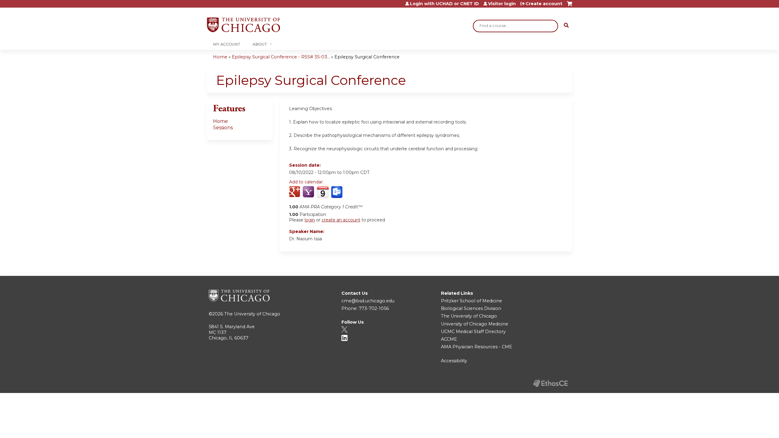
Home (220, 57)
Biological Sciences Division (471, 308)
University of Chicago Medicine (474, 324)
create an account (341, 220)
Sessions (223, 127)
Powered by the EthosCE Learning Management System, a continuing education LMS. (550, 383)
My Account (226, 44)
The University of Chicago (252, 314)
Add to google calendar (295, 192)
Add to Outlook (337, 192)
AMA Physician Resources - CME (476, 346)
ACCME (449, 339)
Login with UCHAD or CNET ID (444, 4)
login (310, 220)
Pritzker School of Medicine (471, 301)
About (260, 44)
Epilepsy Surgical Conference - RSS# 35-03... (281, 57)
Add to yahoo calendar (309, 192)
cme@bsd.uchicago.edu (367, 301)
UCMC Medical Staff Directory (473, 331)
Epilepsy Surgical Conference (367, 57)
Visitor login (502, 4)
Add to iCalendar (322, 192)
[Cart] (569, 6)
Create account (544, 4)
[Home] (243, 25)
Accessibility (454, 360)
